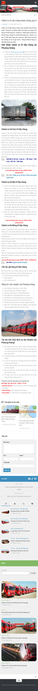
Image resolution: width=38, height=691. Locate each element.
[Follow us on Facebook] (35, 479)
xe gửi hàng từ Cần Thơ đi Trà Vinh (20, 531)
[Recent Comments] (23, 504)
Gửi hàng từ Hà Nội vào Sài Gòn (19, 551)
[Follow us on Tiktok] (32, 479)
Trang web (6, 462)
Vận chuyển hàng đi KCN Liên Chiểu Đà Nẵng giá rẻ (15, 612)
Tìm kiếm (4, 570)
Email (22, 455)
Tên (5, 455)
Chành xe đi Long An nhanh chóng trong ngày (14, 665)
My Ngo (5, 24)
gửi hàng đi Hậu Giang (16, 52)
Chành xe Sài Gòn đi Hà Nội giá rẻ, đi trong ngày (14, 603)
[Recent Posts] (5, 504)
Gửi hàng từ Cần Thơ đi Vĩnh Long (20, 521)
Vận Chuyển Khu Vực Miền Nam (19, 509)
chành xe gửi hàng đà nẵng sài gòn (20, 541)
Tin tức (13, 538)
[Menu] (35, 2)
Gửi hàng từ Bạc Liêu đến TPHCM (20, 511)
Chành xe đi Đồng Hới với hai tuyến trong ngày (14, 638)
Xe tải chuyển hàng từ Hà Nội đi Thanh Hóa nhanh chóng (8, 419)
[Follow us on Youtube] (29, 479)
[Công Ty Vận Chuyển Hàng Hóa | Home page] (4, 2)
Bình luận (6, 442)
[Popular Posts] (14, 504)
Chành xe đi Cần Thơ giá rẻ (20, 262)
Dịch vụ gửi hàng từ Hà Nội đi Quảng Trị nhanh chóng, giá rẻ (26, 423)
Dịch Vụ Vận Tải (6, 15)
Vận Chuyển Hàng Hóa (17, 528)
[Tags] (32, 504)
